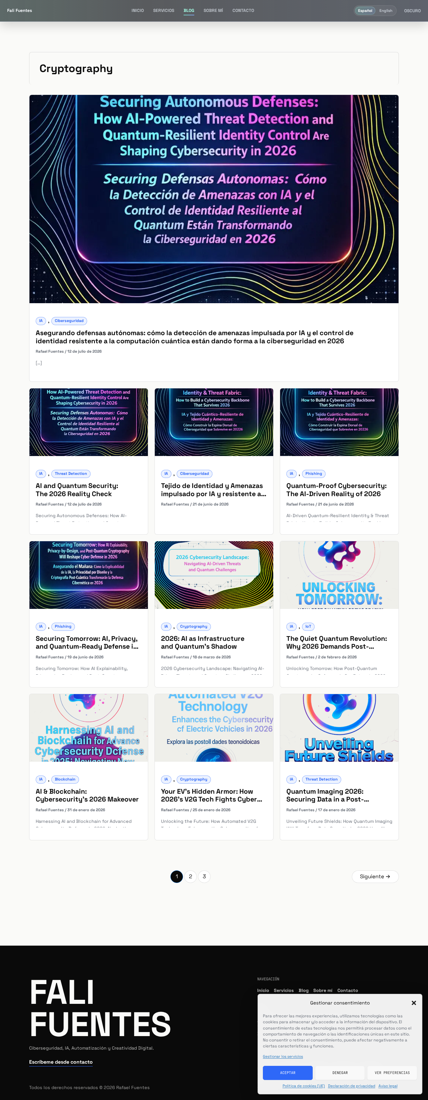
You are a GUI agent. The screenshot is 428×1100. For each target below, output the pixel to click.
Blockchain (65, 779)
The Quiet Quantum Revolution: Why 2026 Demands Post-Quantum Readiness (336, 646)
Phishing (313, 473)
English (385, 10)
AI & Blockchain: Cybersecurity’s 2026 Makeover (87, 795)
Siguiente (375, 876)
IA (41, 320)
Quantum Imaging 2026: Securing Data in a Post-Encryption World (325, 799)
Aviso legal (388, 1085)
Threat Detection (71, 473)
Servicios (163, 10)
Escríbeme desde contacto (61, 1062)
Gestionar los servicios (283, 1056)
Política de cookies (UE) (304, 1085)
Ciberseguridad (69, 320)
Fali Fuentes (100, 1008)
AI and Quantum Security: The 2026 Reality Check (77, 489)
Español (365, 10)
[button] (414, 1003)
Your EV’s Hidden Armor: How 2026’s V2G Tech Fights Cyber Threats (209, 799)
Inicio (138, 10)
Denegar (340, 1072)
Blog (189, 10)
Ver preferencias (392, 1072)
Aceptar (287, 1072)
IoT (308, 626)
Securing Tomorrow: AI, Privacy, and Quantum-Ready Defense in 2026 (86, 646)
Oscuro (412, 11)
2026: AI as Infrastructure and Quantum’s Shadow (202, 642)
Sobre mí (213, 10)
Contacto (243, 10)
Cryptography (193, 626)
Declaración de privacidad (351, 1085)
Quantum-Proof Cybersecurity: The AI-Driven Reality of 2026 (336, 489)
